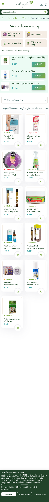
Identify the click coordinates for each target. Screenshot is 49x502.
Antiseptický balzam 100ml (10, 174)
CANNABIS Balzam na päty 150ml (34, 210)
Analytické (33, 487)
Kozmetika (12, 18)
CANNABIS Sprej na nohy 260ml (35, 174)
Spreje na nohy (14, 43)
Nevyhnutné (8, 489)
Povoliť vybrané (24, 494)
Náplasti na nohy (36, 43)
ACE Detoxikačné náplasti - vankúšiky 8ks (12, 320)
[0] (46, 4)
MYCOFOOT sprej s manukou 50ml (11, 247)
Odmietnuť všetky (40, 494)
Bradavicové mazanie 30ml (33, 283)
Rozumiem (8, 494)
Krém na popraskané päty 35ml (11, 283)
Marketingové (22, 487)
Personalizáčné (9, 487)
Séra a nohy (36, 34)
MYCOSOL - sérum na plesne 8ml (11, 210)
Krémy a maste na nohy (14, 34)
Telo (24, 18)
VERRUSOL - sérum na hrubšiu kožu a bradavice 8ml (34, 247)
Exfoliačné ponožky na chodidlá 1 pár (10, 137)
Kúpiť (39, 64)
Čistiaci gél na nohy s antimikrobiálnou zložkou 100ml (34, 137)
